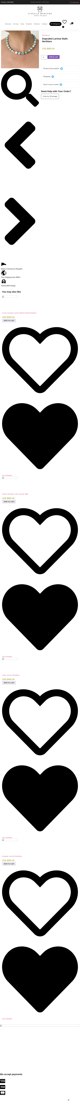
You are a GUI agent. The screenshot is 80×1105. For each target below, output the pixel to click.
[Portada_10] (20, 68)
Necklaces (46, 35)
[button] (60, 68)
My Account (74, 2)
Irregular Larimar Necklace (12, 856)
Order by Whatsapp (50, 96)
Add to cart (53, 57)
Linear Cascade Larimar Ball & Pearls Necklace (19, 313)
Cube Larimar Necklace (10, 675)
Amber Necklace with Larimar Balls (15, 494)
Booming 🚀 (64, 1100)
